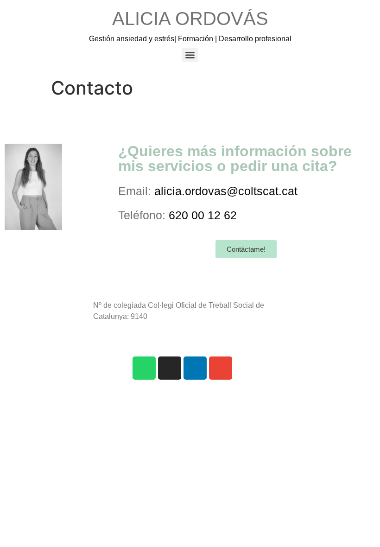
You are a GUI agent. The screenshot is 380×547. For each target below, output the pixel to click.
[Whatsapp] (144, 368)
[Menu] (190, 55)
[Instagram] (169, 368)
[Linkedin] (195, 368)
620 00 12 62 (203, 215)
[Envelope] (220, 368)
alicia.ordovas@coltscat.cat (226, 190)
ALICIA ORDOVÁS (190, 18)
